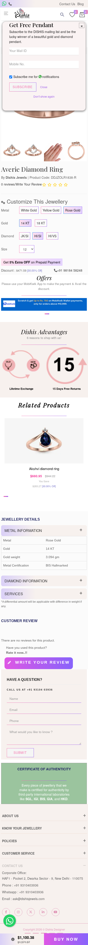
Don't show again (44, 96)
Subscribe (22, 87)
